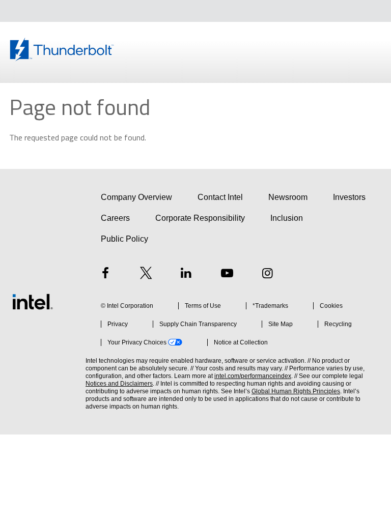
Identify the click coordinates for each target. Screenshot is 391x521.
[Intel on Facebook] (105, 274)
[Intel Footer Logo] (32, 301)
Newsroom (288, 197)
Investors (349, 197)
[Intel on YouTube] (227, 274)
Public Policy (124, 239)
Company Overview (136, 197)
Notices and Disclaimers (119, 383)
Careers (115, 218)
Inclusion (286, 218)
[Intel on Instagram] (267, 274)
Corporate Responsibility (200, 218)
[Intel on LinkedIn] (186, 274)
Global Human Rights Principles (296, 391)
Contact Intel (220, 197)
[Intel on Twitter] (146, 274)
